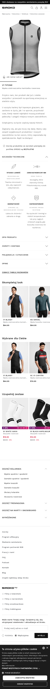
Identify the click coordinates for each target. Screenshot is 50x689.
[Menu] (46, 8)
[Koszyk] (36, 8)
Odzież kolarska (11, 469)
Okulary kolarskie (11, 492)
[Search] (32, 8)
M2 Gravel (35, 320)
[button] (25, 668)
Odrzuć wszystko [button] (25, 684)
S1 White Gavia (10, 431)
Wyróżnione (9, 517)
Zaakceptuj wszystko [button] (25, 678)
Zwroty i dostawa (11, 246)
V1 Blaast (7, 320)
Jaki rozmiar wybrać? (14, 77)
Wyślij (41, 635)
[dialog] (25, 667)
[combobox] (43, 648)
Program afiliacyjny (10, 537)
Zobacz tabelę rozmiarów (15, 272)
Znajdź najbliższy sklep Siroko (15, 578)
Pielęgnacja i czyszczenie (15, 255)
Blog (4, 573)
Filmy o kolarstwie (13, 594)
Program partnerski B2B (12, 547)
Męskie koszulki (11, 483)
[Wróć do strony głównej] (8, 8)
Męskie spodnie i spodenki (15, 474)
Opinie (5, 263)
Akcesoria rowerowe (13, 497)
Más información (8, 665)
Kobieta (9, 635)
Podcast (5, 562)
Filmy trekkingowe (13, 609)
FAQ (4, 557)
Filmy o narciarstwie (14, 599)
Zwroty (5, 532)
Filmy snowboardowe (14, 604)
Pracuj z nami (8, 552)
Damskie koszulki (11, 488)
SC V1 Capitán (36, 375)
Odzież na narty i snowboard (19, 510)
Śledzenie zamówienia (12, 542)
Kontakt (5, 568)
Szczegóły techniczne (13, 157)
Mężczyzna (23, 635)
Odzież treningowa (13, 503)
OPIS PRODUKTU (9, 237)
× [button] (47, 648)
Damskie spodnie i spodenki (16, 479)
